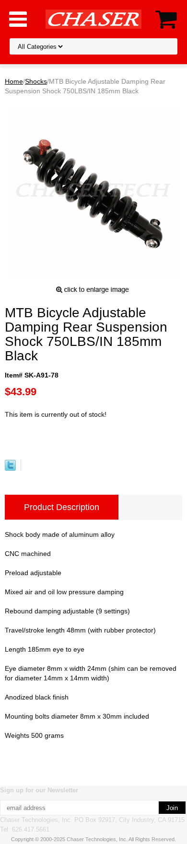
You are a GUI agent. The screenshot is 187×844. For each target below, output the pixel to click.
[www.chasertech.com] (93, 18)
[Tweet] (10, 468)
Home (14, 81)
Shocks (36, 81)
